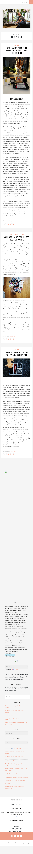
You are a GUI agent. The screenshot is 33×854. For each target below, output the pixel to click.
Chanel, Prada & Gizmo (16, 234)
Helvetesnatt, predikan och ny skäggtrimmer (16, 353)
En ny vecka (8, 783)
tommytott (14, 221)
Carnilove (14, 305)
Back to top (25, 843)
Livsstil (16, 45)
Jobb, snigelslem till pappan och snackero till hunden (16, 50)
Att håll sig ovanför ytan (11, 715)
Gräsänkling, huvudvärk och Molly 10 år (15, 780)
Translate (17, 669)
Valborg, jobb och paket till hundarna (16, 238)
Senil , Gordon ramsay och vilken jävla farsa (16, 777)
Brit (9, 305)
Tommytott (18, 748)
